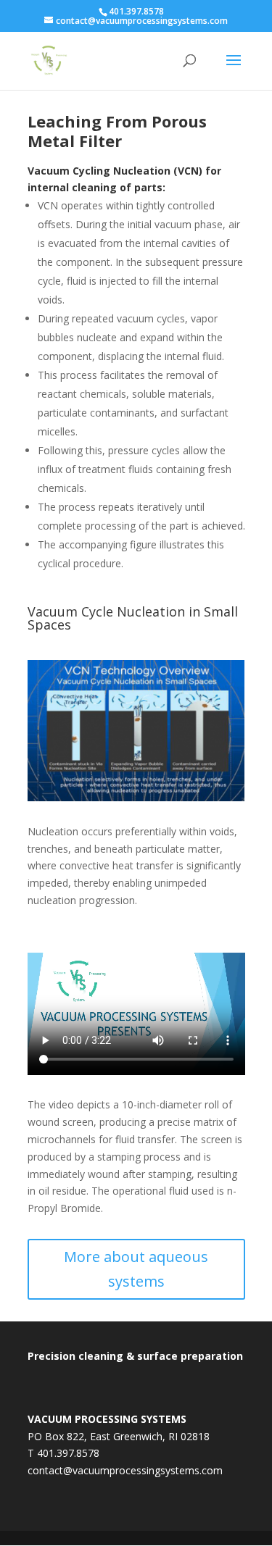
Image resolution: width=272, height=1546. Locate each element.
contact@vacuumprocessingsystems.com (125, 1470)
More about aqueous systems (136, 1269)
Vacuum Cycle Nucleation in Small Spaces (133, 619)
